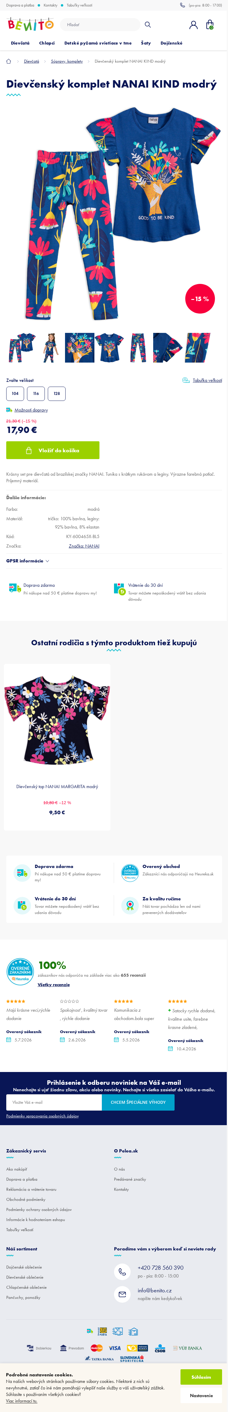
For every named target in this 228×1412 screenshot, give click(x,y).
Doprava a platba (20, 5)
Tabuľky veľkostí (79, 5)
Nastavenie (201, 1395)
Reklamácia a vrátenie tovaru (31, 1189)
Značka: (84, 546)
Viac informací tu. (21, 1401)
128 (56, 393)
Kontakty (50, 5)
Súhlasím (201, 1377)
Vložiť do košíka (59, 450)
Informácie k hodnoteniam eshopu (35, 1219)
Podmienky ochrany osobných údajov (39, 1209)
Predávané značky (130, 1179)
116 (36, 393)
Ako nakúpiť (16, 1169)
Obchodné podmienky (25, 1199)
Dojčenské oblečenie (24, 1267)
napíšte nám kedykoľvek (160, 1294)
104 (15, 393)
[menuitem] (20, 43)
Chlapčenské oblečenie (26, 1287)
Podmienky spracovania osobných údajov (42, 1116)
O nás (119, 1169)
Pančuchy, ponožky (23, 1297)
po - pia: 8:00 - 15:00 (160, 1271)
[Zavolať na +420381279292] (201, 5)
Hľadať (147, 24)
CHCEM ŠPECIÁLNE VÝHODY (138, 1102)
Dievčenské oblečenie (24, 1277)
